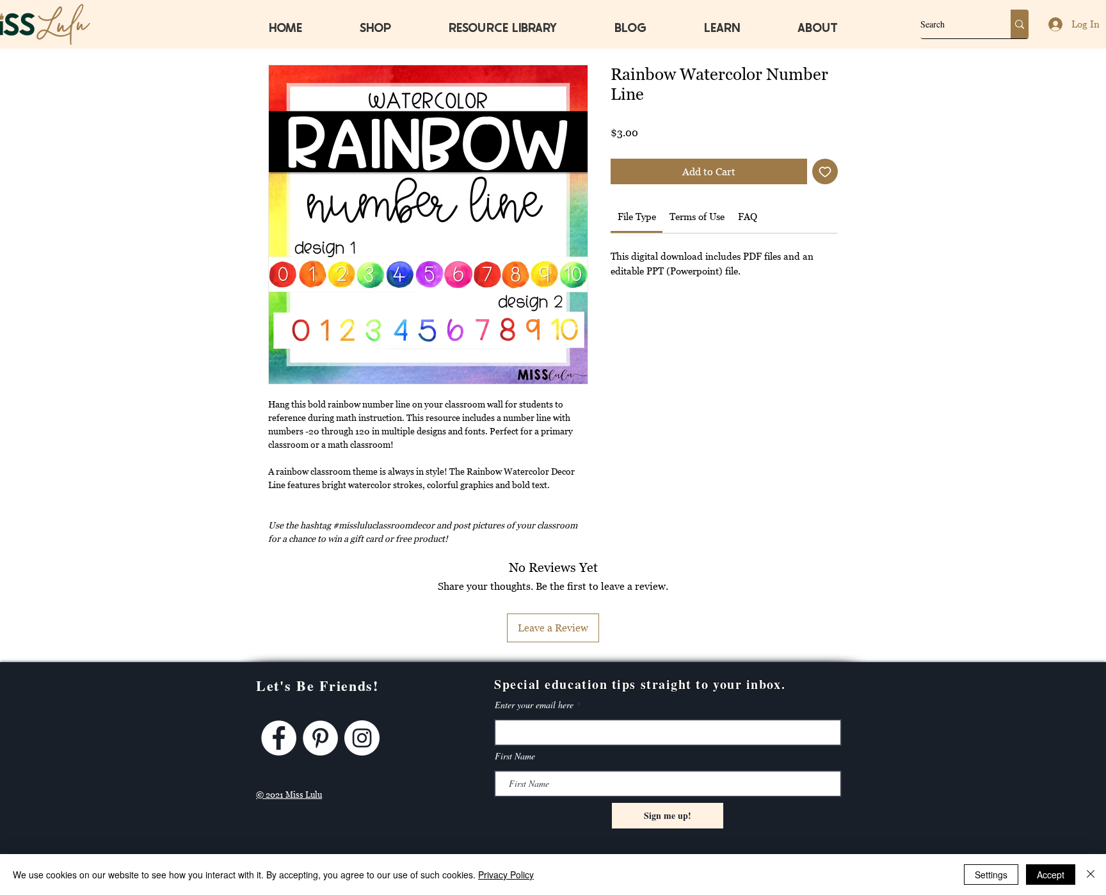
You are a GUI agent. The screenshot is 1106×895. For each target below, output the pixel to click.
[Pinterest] (320, 738)
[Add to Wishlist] (825, 171)
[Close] (1090, 874)
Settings (991, 874)
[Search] (1020, 24)
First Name (515, 756)
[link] (637, 216)
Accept (1050, 874)
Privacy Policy (506, 874)
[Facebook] (278, 738)
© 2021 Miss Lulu (289, 794)
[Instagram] (362, 738)
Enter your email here (534, 705)
